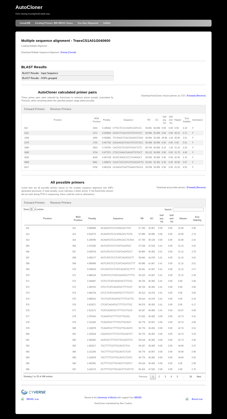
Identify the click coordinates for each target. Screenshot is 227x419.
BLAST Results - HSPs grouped (39, 78)
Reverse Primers (60, 109)
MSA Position (78, 218)
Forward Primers (34, 109)
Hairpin (183, 218)
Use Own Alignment (88, 23)
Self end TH (171, 218)
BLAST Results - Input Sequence (40, 73)
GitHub (106, 23)
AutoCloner (29, 7)
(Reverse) (201, 95)
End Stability (197, 218)
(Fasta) (63, 52)
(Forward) (191, 95)
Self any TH (162, 218)
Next (199, 376)
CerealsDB (25, 23)
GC (151, 218)
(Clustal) (72, 52)
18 (190, 376)
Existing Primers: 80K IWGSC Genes (54, 23)
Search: (168, 209)
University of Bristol (107, 397)
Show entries (33, 209)
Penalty (92, 218)
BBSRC (138, 397)
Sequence (118, 218)
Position (47, 218)
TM (141, 218)
